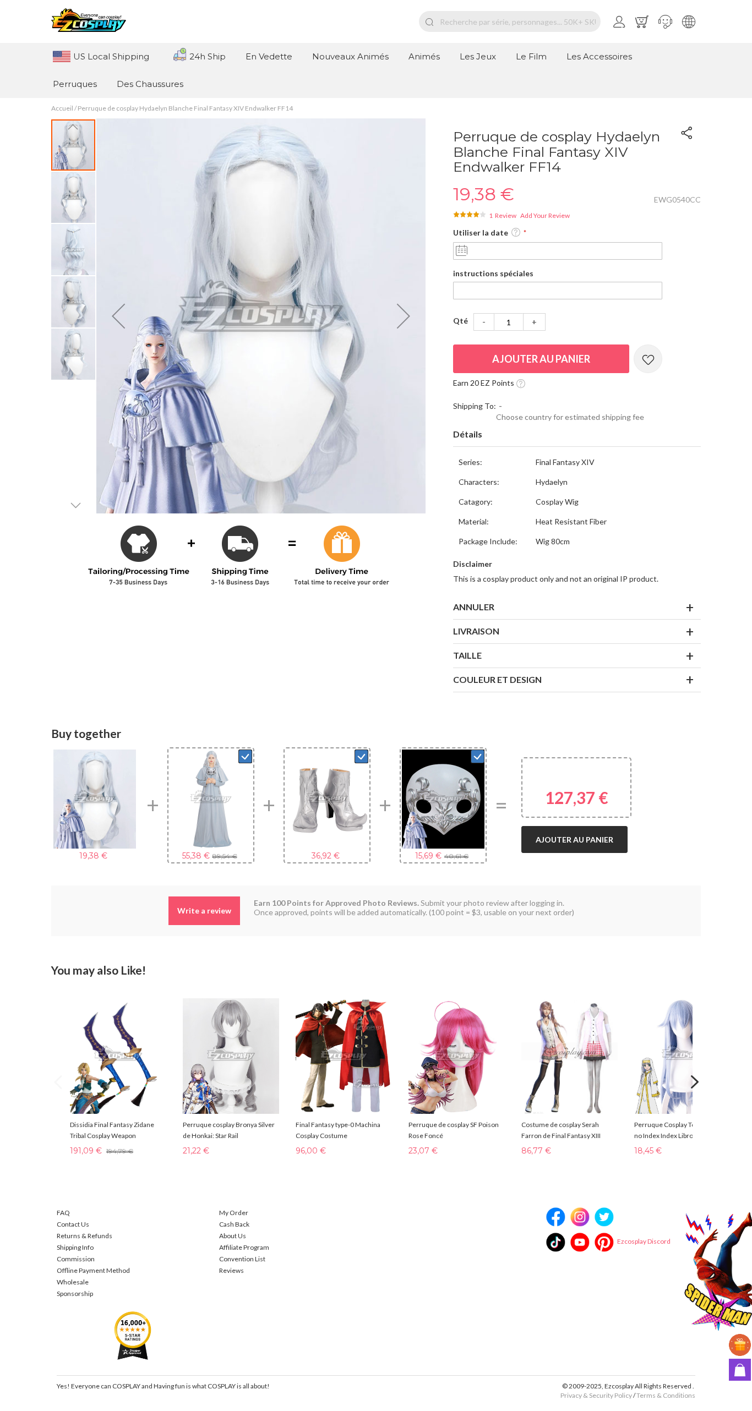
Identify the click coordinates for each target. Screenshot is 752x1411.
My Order (233, 1212)
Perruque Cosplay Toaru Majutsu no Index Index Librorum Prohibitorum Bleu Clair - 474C (682, 1130)
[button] (665, 21)
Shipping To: (474, 406)
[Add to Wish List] (648, 358)
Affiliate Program (244, 1247)
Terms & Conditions (665, 1395)
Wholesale (73, 1282)
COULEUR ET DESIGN (497, 679)
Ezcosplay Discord (644, 1241)
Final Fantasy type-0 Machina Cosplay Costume (338, 1130)
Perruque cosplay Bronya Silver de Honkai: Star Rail (229, 1130)
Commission (76, 1259)
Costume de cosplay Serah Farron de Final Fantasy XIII (561, 1130)
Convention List (242, 1259)
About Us (232, 1236)
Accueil (62, 108)
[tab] (577, 435)
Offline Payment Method (93, 1270)
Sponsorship (75, 1293)
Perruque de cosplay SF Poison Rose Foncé (453, 1130)
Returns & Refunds (84, 1236)
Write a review (204, 910)
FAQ (63, 1212)
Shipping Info (75, 1247)
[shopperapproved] (132, 1335)
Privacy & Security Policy (596, 1395)
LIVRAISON (476, 631)
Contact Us (73, 1224)
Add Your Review (545, 215)
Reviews (231, 1270)
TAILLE (467, 655)
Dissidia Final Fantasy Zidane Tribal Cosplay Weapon (112, 1130)
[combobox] (510, 21)
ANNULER (473, 606)
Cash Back (234, 1224)
